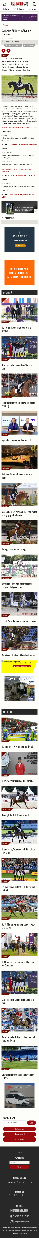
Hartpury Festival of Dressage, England (16, 127)
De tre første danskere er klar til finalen (23, 144)
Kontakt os (18, 1195)
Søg (31, 1123)
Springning (5, 468)
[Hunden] (19, 1210)
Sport (4, 55)
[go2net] (19, 1216)
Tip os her (11, 1195)
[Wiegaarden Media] (19, 1221)
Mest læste (19, 1139)
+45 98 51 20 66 (11, 1183)
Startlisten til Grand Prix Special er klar (23, 175)
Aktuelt (4, 434)
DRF (7, 190)
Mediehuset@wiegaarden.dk (24, 1183)
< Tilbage (5, 25)
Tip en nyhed (19, 1134)
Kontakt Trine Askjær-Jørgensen (22, 666)
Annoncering (27, 1195)
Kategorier (19, 1129)
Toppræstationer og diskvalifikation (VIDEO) (18, 195)
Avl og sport (6, 397)
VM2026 (4, 322)
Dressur (4, 506)
